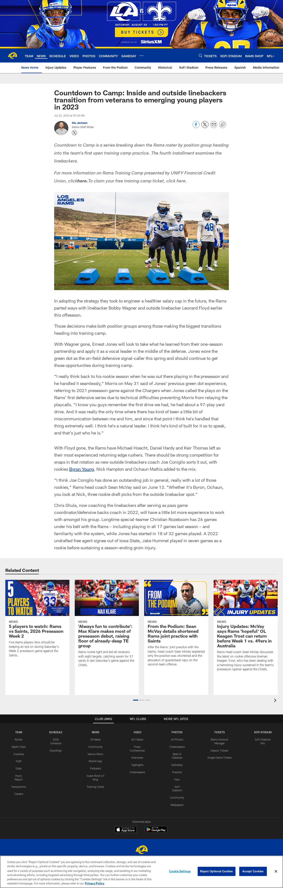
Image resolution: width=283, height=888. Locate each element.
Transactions (18, 786)
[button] (136, 700)
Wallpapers (177, 804)
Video (137, 732)
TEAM (18, 732)
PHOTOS (177, 732)
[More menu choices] (141, 55)
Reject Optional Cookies (216, 871)
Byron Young (81, 469)
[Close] (276, 871)
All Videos (137, 739)
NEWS (95, 732)
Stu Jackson (79, 122)
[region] (141, 872)
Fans (177, 779)
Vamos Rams (95, 754)
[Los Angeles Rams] (141, 850)
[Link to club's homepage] (12, 55)
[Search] (200, 56)
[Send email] (213, 127)
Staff (18, 761)
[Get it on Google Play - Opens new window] (156, 831)
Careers (18, 793)
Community (95, 746)
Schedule (55, 732)
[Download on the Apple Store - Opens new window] (125, 830)
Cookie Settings (180, 871)
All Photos (177, 739)
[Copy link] (222, 124)
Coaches (18, 754)
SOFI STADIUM (263, 732)
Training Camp (95, 786)
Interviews (137, 757)
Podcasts (95, 768)
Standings (56, 750)
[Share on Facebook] (196, 127)
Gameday (177, 764)
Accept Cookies (253, 871)
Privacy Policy (94, 883)
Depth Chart (18, 746)
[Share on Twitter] (204, 127)
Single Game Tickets (219, 757)
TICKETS (219, 732)
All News (95, 739)
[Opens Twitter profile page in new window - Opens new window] (74, 132)
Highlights (137, 764)
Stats (18, 768)
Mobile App (95, 761)
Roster (19, 739)
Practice (177, 772)
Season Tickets (219, 750)
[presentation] (276, 701)
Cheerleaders (137, 772)
